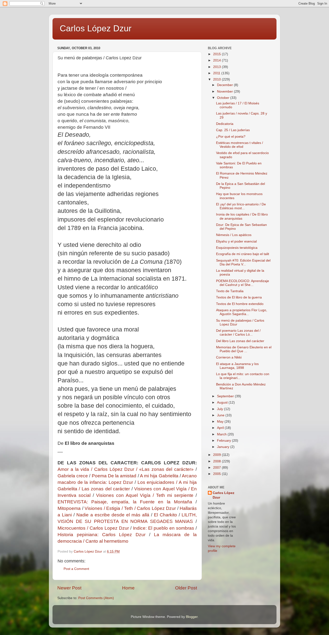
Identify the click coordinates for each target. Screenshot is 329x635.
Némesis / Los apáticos (233, 235)
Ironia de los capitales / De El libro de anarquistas (242, 216)
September (226, 396)
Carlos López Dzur (96, 28)
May (220, 421)
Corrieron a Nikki (229, 357)
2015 (217, 54)
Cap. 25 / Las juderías (233, 130)
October (223, 98)
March (222, 434)
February (224, 440)
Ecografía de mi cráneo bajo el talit (242, 254)
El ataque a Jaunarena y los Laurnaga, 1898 (237, 366)
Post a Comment (76, 569)
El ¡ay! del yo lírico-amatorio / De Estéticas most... (241, 206)
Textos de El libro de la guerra (239, 297)
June (221, 415)
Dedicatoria (224, 124)
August (223, 402)
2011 (217, 73)
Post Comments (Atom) (96, 598)
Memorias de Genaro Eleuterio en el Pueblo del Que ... (243, 349)
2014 (217, 60)
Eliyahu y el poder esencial (236, 241)
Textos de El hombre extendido (239, 304)
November (225, 91)
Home (128, 587)
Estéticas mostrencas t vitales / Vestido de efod (239, 145)
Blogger (191, 617)
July (220, 409)
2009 (217, 455)
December (225, 85)
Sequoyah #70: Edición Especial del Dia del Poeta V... (243, 262)
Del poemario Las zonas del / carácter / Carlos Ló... (238, 332)
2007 (217, 467)
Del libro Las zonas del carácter (240, 341)
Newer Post (69, 587)
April (221, 428)
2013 (217, 67)
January (223, 447)
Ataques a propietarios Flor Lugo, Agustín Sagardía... (241, 312)
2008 (217, 461)
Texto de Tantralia (229, 291)
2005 (217, 474)
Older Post (186, 587)
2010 (217, 79)
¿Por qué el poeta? (230, 136)
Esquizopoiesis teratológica (236, 248)
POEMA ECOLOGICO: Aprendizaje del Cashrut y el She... (242, 283)
